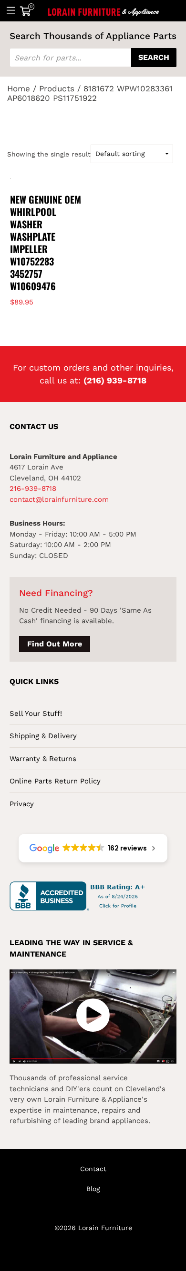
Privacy (22, 804)
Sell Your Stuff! (36, 713)
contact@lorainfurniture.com (59, 499)
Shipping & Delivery (43, 736)
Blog (93, 1189)
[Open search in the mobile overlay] (93, 57)
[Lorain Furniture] (104, 10)
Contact (93, 1169)
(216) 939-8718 (114, 380)
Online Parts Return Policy (55, 781)
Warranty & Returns (43, 758)
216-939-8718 (33, 488)
